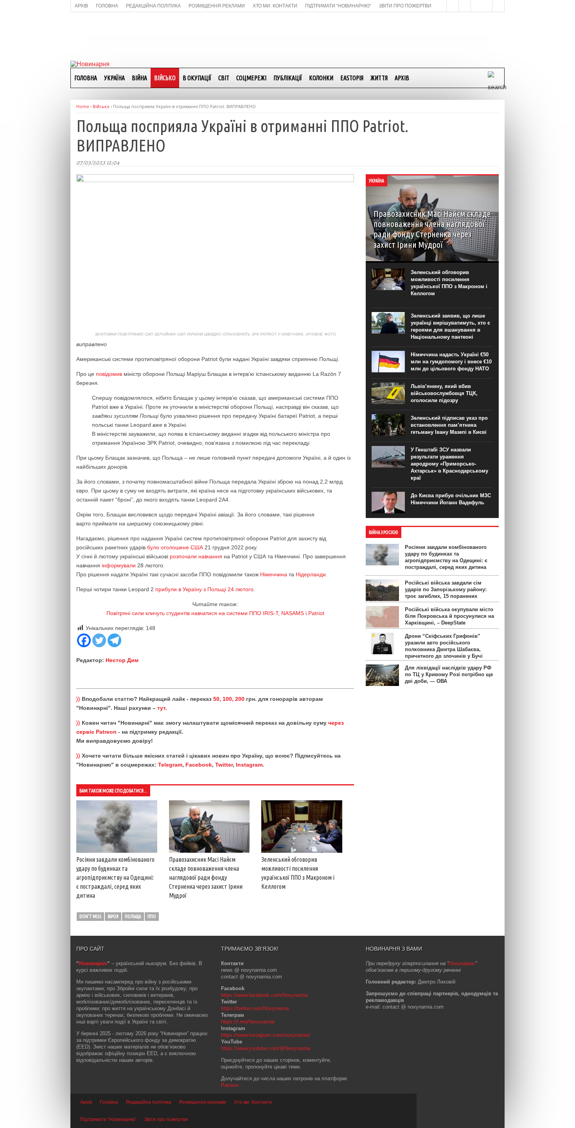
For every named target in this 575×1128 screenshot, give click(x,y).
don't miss (90, 916)
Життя (379, 77)
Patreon (230, 1085)
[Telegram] (114, 640)
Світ (223, 77)
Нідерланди (311, 574)
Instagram (249, 765)
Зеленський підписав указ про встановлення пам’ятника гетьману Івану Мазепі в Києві (449, 425)
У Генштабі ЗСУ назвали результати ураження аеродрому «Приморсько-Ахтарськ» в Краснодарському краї (449, 464)
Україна (114, 77)
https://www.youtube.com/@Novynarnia (265, 1048)
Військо (165, 77)
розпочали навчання (196, 556)
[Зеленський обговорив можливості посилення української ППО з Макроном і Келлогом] (301, 851)
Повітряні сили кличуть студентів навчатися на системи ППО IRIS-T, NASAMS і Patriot (215, 613)
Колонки (321, 77)
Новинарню (462, 963)
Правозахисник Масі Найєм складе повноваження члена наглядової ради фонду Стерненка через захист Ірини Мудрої (206, 877)
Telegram (170, 765)
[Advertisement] (287, 35)
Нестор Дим (122, 660)
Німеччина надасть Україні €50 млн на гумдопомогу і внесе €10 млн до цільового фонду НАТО (451, 362)
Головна (85, 77)
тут (161, 708)
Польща (133, 916)
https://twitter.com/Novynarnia (255, 1008)
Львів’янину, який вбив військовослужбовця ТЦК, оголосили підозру (444, 393)
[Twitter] (99, 640)
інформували (119, 565)
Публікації (287, 77)
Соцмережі (251, 77)
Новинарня (93, 963)
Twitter (224, 765)
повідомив (109, 374)
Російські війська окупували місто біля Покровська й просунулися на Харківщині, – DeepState (449, 616)
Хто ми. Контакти (253, 1102)
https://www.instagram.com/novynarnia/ (265, 1035)
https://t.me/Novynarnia (247, 1022)
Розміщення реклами (202, 1102)
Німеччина (273, 574)
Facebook (198, 765)
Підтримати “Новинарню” (108, 1119)
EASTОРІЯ (351, 77)
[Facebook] (84, 640)
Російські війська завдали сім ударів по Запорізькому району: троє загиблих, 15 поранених (446, 589)
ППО (151, 916)
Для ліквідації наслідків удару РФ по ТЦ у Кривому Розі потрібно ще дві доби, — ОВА (449, 674)
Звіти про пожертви (166, 1119)
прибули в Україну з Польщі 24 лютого (204, 589)
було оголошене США (175, 547)
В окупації (197, 77)
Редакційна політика (148, 1102)
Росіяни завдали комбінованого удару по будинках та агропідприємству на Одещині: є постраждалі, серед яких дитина (115, 877)
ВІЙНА (139, 77)
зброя (113, 916)
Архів (402, 77)
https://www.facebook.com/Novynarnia (264, 995)
